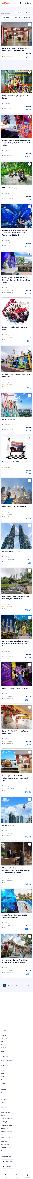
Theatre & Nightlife (6, 1147)
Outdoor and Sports (6, 1119)
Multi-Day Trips (5, 1122)
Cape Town (4, 1099)
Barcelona (3, 1089)
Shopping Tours (5, 1144)
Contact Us (4, 1038)
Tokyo (2, 1080)
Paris (2, 1102)
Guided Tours (16, 17)
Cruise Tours (27, 17)
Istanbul (3, 1077)
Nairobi (3, 1083)
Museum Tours (4, 1128)
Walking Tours (4, 1115)
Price (19, 13)
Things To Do (5, 17)
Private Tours (4, 1151)
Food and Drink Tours (6, 1131)
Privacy (3, 1045)
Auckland (3, 1096)
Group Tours (4, 1141)
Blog (2, 1041)
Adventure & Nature (6, 1125)
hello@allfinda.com (7, 1060)
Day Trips (3, 1135)
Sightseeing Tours (5, 1112)
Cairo (2, 1086)
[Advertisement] (16, 1008)
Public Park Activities (6, 1138)
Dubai (2, 1070)
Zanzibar (3, 1093)
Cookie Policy (4, 1048)
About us (3, 1035)
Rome (2, 1073)
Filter (29, 13)
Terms (2, 1051)
